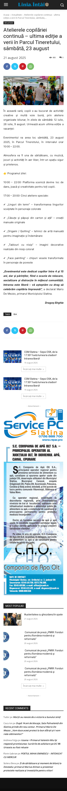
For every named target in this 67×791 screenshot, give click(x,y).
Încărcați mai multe (32, 369)
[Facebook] (6, 66)
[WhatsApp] (30, 66)
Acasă (6, 14)
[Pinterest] (22, 66)
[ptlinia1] (33, 424)
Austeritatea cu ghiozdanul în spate (43, 614)
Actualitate (17, 14)
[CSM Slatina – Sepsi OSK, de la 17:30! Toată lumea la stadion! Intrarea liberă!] (12, 356)
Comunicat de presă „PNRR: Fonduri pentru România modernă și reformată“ (43, 635)
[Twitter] (14, 66)
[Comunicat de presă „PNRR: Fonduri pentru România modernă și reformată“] (12, 637)
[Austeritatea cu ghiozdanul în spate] (12, 619)
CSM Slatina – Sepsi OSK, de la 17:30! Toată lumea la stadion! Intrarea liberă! (40, 355)
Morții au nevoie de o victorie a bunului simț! (37, 717)
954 (14, 314)
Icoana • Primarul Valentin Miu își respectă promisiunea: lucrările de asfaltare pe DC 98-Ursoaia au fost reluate (32, 744)
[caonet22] (33, 518)
